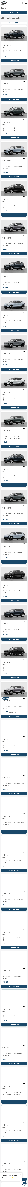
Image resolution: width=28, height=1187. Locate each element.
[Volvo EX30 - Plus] (14, 767)
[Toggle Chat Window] (24, 1183)
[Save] (24, 42)
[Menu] (26, 3)
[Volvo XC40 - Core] (14, 34)
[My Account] (22, 3)
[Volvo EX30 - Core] (14, 304)
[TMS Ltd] (4, 3)
